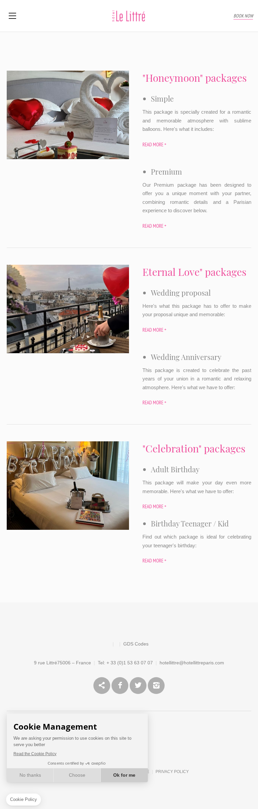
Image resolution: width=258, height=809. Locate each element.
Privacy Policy (172, 771)
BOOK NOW (243, 16)
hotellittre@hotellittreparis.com (192, 662)
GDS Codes (135, 644)
